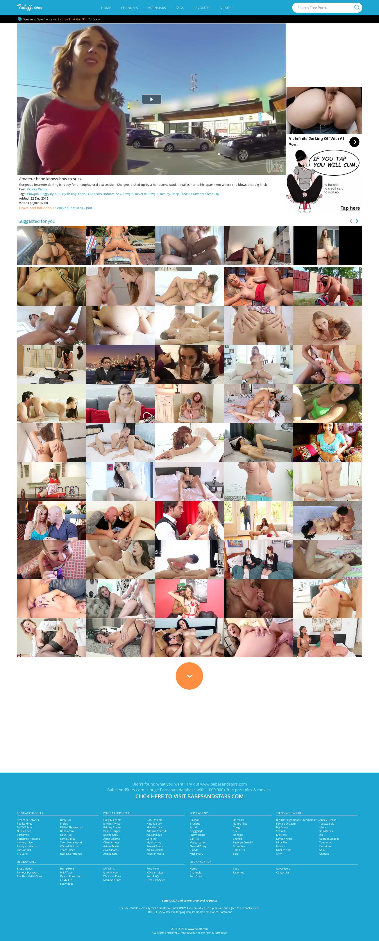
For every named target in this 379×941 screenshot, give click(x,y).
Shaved (237, 839)
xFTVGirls (109, 868)
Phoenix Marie (155, 853)
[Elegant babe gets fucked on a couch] (120, 637)
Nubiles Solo (283, 850)
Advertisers (283, 868)
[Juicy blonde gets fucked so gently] (120, 442)
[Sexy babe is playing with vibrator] (327, 442)
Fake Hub (66, 835)
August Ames (155, 846)
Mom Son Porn (112, 880)
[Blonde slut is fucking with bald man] (120, 520)
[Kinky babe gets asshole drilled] (258, 598)
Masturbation (198, 842)
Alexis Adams (111, 839)
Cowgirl (128, 194)
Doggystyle (48, 194)
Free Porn (153, 868)
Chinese (324, 853)
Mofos (64, 823)
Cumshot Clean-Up (205, 194)
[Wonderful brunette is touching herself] (258, 442)
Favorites (202, 7)
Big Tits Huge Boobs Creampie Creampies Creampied (309, 820)
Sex (118, 194)
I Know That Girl (72, 19)
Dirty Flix (65, 820)
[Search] (357, 8)
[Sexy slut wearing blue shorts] (51, 520)
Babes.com (67, 831)
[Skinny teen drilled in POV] (51, 403)
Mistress (281, 835)
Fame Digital (67, 839)
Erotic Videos (25, 868)
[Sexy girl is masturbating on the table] (51, 481)
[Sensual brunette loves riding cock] (51, 364)
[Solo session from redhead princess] (189, 442)
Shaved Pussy (198, 846)
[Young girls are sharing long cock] (327, 325)
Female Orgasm (286, 823)
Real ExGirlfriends (71, 853)
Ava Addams (111, 850)
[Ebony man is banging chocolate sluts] (120, 364)
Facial (82, 194)
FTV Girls (22, 853)
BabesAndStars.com (125, 789)
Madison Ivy (154, 842)
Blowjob (33, 194)
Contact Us (283, 872)
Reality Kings (24, 823)
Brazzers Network (28, 820)
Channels (129, 7)
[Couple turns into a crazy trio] (327, 637)
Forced (280, 846)
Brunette (195, 823)
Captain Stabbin (329, 839)
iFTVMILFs (66, 880)
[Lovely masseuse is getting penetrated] (189, 559)
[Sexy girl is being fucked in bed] (258, 520)
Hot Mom (325, 846)
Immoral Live (25, 842)
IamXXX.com (110, 872)
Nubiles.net (24, 831)
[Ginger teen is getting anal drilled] (258, 559)
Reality (165, 194)
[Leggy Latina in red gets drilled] (258, 286)
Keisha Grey (110, 835)
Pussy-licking (67, 194)
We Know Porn (112, 876)
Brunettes (239, 846)
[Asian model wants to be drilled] (258, 403)
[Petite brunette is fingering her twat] (120, 481)
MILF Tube (66, 872)
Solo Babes (326, 831)
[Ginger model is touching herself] (189, 403)
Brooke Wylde (37, 189)
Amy (279, 853)
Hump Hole (67, 868)
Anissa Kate (110, 853)
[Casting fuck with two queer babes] (189, 286)
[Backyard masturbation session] (327, 286)
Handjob (238, 835)
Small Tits (239, 850)
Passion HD (24, 850)
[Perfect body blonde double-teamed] (51, 286)
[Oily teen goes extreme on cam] (189, 325)
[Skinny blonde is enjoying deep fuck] (120, 598)
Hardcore (239, 820)
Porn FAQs (153, 876)
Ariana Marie (111, 846)
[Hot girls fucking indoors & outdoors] (189, 364)
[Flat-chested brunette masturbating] (189, 481)
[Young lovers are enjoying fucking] (120, 559)
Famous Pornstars (28, 872)
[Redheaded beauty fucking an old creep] (327, 559)
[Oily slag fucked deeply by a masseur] (120, 286)
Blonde (194, 850)
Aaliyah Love (154, 835)
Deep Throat (181, 194)
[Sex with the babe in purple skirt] (51, 559)
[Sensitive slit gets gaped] (51, 325)
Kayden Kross (284, 839)
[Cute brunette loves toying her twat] (51, 442)
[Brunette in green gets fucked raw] (327, 403)
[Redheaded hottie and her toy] (327, 481)
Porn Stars (196, 876)
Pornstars (157, 7)
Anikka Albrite (155, 850)
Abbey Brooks (327, 820)
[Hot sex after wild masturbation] (258, 637)
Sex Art (280, 831)
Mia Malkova (154, 827)
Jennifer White (111, 823)
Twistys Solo (326, 823)
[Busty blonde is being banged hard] (120, 403)
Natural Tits (240, 823)
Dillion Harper (111, 831)
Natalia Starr (154, 823)
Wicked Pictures (70, 207)
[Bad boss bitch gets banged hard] (51, 637)
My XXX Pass (24, 827)
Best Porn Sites (156, 880)
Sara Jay (151, 839)
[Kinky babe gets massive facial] (189, 637)
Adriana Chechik (156, 831)
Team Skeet (67, 850)
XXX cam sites (155, 872)
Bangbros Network (28, 839)
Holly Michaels (112, 820)
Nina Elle (281, 842)
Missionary (196, 853)
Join (89, 207)
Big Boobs (282, 827)
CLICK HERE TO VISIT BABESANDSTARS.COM (189, 796)
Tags (180, 7)
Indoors (108, 194)
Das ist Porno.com (71, 876)
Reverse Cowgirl (147, 194)
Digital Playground (71, 827)
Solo (235, 853)
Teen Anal (325, 842)
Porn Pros (23, 835)
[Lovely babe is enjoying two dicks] (189, 598)
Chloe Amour (111, 842)
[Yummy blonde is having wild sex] (258, 325)
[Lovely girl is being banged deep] (120, 325)
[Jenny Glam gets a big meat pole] (327, 598)
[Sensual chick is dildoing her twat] (258, 481)
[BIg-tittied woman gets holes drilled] (189, 520)
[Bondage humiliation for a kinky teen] (327, 364)
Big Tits (194, 839)
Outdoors (95, 194)
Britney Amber (112, 827)
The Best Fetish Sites (29, 876)
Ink (321, 835)
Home (106, 7)
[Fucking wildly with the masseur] (327, 520)
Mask (322, 827)
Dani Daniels (154, 820)
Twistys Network (27, 846)
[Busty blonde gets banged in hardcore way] (258, 364)
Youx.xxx (94, 19)
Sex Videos (66, 884)
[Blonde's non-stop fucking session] (51, 598)
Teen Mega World (71, 842)
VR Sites (226, 7)
